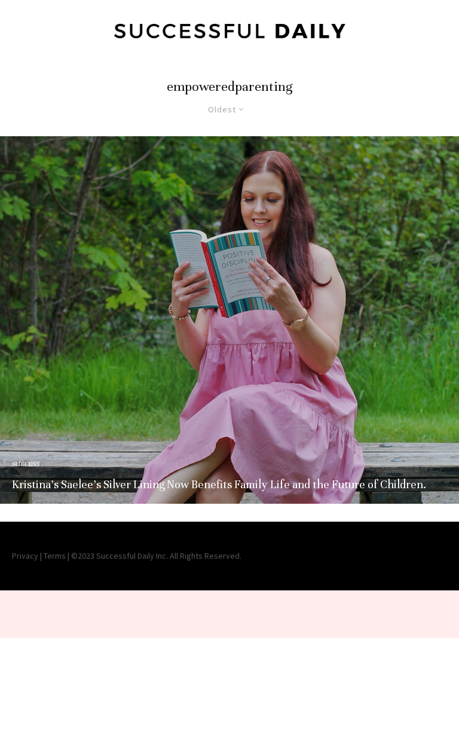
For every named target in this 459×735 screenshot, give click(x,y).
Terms (55, 555)
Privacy (25, 555)
